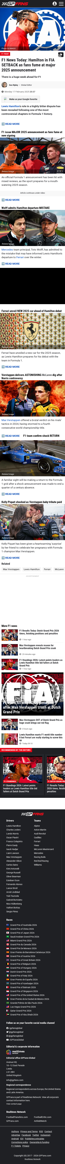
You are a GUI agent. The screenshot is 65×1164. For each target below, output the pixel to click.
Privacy (25, 1146)
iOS (21, 1138)
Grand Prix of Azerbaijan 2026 (24, 983)
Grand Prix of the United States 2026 (27, 995)
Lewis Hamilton (11, 106)
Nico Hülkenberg (14, 904)
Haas (36, 845)
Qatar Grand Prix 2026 (20, 1011)
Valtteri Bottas (13, 907)
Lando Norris (12, 833)
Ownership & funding (39, 1142)
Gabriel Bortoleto (14, 900)
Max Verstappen (11, 420)
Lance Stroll (11, 888)
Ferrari (20, 257)
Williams (38, 865)
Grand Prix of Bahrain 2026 (23, 987)
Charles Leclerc (13, 830)
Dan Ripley (14, 85)
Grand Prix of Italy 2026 (21, 975)
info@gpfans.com (14, 1080)
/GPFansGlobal (16, 1040)
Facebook (26, 1135)
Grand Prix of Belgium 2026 (23, 964)
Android (15, 1138)
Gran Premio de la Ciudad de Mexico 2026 (29, 999)
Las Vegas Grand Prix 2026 (23, 1007)
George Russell (13, 872)
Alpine (37, 826)
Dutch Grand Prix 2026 (21, 972)
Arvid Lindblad (13, 892)
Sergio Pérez (12, 911)
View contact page (13, 1104)
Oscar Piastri (12, 837)
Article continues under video (32, 193)
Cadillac (37, 837)
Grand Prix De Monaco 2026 (23, 948)
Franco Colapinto (14, 841)
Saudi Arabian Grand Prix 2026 (24, 937)
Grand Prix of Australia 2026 (23, 925)
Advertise (15, 1135)
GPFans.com (12, 1121)
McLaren (47, 375)
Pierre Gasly (12, 845)
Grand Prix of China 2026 (22, 929)
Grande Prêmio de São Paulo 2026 (26, 1003)
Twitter (35, 1135)
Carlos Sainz (12, 865)
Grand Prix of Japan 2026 (22, 933)
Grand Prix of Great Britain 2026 (25, 960)
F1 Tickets (16, 1146)
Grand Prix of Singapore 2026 (24, 991)
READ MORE (12, 123)
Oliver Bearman (13, 876)
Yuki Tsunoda (12, 896)
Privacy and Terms (29, 1131)
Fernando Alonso (14, 884)
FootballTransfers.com (17, 1117)
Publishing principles (34, 1138)
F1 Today (5, 54)
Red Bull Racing (41, 861)
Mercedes (7, 249)
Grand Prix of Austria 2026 (22, 956)
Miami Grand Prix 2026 (21, 940)
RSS (41, 1131)
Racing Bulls (40, 857)
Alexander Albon (14, 861)
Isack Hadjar (12, 849)
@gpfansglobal (15, 1032)
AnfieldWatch (40, 1121)
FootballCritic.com (42, 1117)
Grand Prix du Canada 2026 (23, 944)
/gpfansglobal (15, 1028)
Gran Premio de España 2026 (24, 979)
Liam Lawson (12, 853)
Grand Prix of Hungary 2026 (23, 968)
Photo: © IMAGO (9, 48)
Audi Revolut (40, 833)
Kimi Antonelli (12, 868)
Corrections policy (19, 1142)
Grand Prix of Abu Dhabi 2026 (24, 1014)
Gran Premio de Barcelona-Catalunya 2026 (30, 952)
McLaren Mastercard (44, 849)
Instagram (45, 1135)
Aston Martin (40, 830)
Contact (48, 1131)
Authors (15, 1131)
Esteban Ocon (13, 880)
